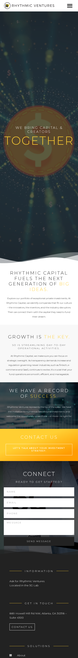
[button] (69, 5)
